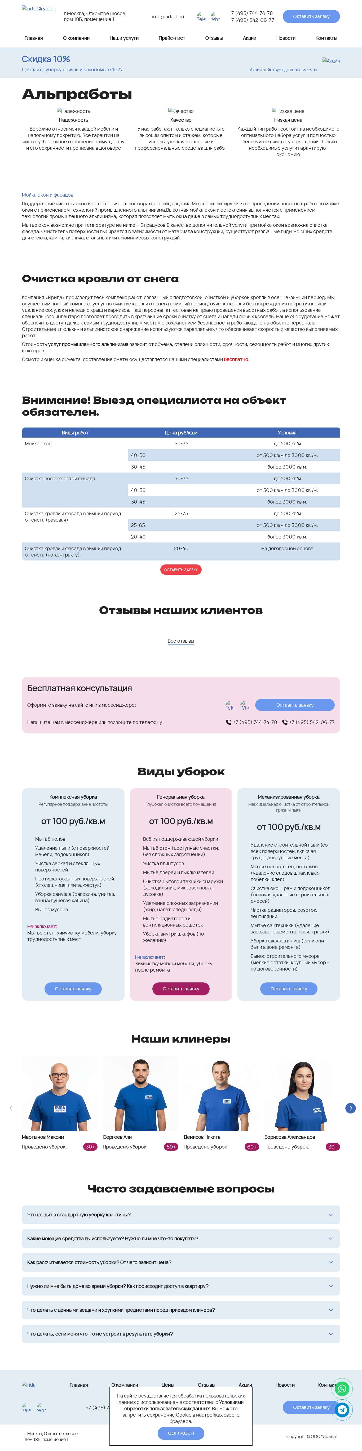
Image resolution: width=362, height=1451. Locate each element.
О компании (76, 37)
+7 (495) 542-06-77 (251, 20)
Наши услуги (124, 37)
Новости (285, 37)
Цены (168, 1385)
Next (350, 1108)
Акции (249, 37)
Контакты (326, 37)
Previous (11, 1108)
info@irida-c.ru (168, 16)
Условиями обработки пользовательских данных (184, 1405)
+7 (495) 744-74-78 (251, 13)
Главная (34, 37)
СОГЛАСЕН (181, 1433)
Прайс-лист (172, 37)
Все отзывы (181, 641)
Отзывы (214, 37)
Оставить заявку (311, 16)
